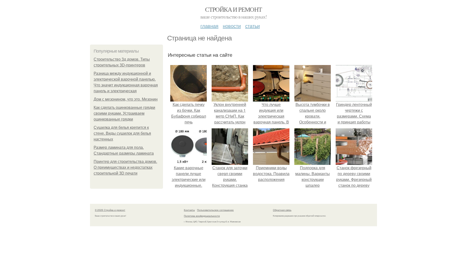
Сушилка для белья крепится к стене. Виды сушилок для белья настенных (122, 133)
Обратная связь (282, 210)
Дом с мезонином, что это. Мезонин (126, 99)
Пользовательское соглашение (215, 210)
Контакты (189, 210)
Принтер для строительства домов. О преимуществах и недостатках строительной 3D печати (125, 167)
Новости (232, 25)
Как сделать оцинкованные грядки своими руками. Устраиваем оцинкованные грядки (124, 113)
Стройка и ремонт (233, 9)
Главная (209, 25)
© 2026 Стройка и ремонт (110, 210)
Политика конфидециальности (202, 215)
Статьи (252, 25)
